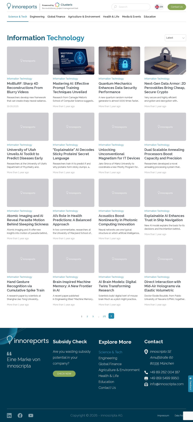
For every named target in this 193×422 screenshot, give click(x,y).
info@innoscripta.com (167, 384)
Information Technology (19, 78)
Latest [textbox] (169, 37)
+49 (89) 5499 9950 (164, 378)
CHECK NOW (64, 373)
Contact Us (177, 7)
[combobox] (175, 38)
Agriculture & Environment (119, 370)
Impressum (163, 415)
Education (106, 382)
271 (104, 316)
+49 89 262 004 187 (165, 372)
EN (161, 7)
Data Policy (180, 415)
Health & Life (109, 376)
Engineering (108, 358)
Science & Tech (110, 352)
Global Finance (110, 364)
